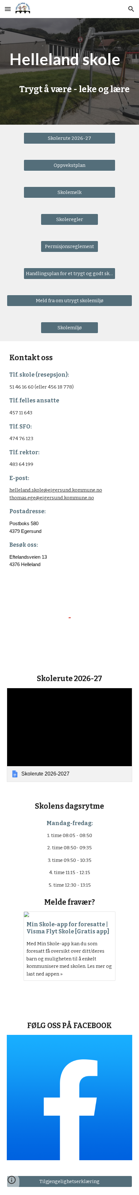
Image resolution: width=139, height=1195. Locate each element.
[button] (8, 9)
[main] (70, 71)
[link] (70, 735)
